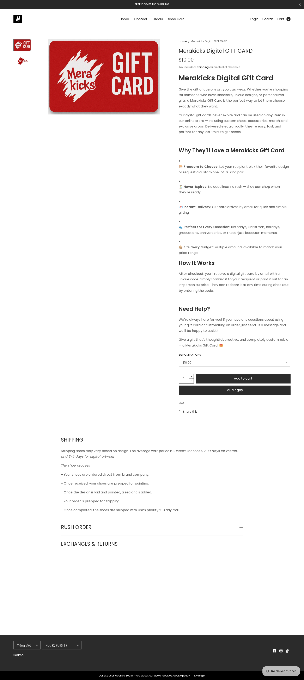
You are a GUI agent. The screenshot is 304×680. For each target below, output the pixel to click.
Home (124, 19)
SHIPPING (72, 439)
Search (267, 19)
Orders (158, 19)
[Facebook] (274, 651)
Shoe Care (176, 19)
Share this (190, 411)
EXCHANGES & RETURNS (89, 544)
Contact (140, 19)
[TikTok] (288, 651)
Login (254, 19)
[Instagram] (281, 651)
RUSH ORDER (76, 527)
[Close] (300, 4)
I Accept (199, 675)
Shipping (203, 67)
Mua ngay (234, 390)
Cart (280, 19)
